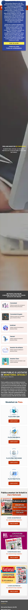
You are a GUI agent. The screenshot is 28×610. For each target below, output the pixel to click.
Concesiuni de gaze (16, 314)
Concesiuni (13, 303)
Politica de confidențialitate (14, 48)
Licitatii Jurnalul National (14, 518)
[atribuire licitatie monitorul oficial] (5, 350)
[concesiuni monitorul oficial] (5, 305)
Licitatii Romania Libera (14, 551)
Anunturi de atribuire (16, 347)
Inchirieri (13, 325)
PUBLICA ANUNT (14, 523)
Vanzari (12, 336)
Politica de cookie (14, 46)
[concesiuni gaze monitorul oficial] (5, 316)
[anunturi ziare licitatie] (5, 361)
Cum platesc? (14, 421)
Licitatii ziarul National (14, 585)
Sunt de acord (14, 43)
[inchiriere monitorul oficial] (5, 328)
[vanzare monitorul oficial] (5, 339)
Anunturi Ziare (14, 358)
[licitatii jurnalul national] (14, 506)
